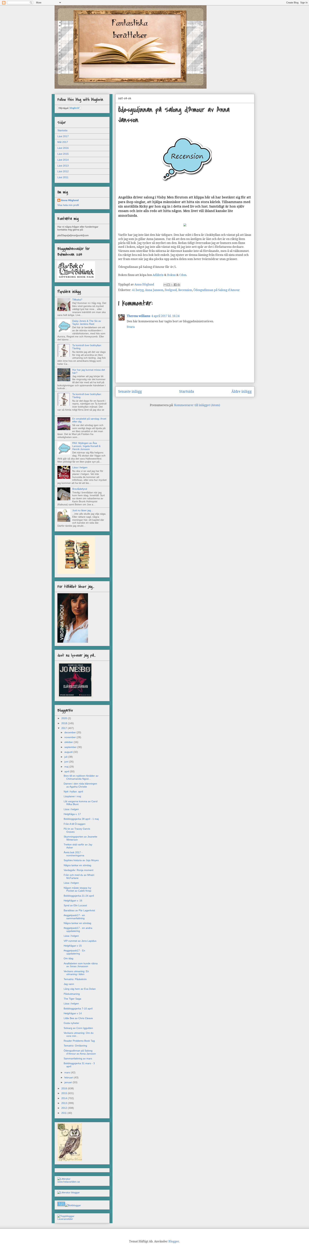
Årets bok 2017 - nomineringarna (74, 854)
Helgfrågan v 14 (73, 1013)
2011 (64, 1112)
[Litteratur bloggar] (68, 1192)
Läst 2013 (63, 165)
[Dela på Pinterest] (178, 285)
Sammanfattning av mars (78, 1058)
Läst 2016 (63, 147)
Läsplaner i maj (72, 796)
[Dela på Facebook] (175, 285)
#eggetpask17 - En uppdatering (74, 952)
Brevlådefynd (79, 488)
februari (69, 1077)
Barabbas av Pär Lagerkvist (79, 910)
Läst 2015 (63, 153)
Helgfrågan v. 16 (73, 900)
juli (66, 756)
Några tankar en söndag (77, 865)
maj (66, 766)
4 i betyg (138, 290)
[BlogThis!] (168, 285)
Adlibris (158, 275)
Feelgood (171, 290)
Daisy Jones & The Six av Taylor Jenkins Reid (86, 322)
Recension (185, 290)
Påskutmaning (72, 993)
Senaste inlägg (130, 391)
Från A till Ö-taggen (74, 823)
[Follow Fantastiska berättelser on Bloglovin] (69, 108)
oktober (69, 742)
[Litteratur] (63, 1178)
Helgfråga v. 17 (72, 814)
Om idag (68, 958)
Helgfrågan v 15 (73, 945)
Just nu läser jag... (82, 510)
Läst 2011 (62, 177)
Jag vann (69, 984)
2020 (64, 718)
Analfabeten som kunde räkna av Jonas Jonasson (81, 965)
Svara (131, 327)
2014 (64, 1098)
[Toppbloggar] (65, 1216)
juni (66, 761)
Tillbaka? (77, 299)
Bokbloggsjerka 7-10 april (78, 1008)
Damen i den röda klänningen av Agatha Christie (80, 785)
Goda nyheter (71, 1023)
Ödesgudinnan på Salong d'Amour (216, 290)
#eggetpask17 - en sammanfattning (74, 917)
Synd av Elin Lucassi (75, 905)
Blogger (173, 1241)
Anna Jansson (154, 290)
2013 (64, 1103)
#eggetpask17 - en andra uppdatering (78, 929)
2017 (64, 728)
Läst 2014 (63, 159)
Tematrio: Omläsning (75, 1045)
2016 (64, 1088)
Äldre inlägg (241, 391)
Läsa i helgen (79, 467)
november (70, 737)
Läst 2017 (63, 136)
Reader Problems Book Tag (79, 1040)
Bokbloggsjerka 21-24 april (79, 895)
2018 (64, 723)
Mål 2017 (62, 142)
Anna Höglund (70, 200)
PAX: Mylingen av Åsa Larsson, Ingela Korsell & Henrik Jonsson (86, 446)
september (70, 747)
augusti (68, 751)
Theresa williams (138, 316)
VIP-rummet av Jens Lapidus (80, 940)
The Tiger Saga (72, 998)
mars (67, 1072)
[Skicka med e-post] (165, 285)
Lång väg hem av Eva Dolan (80, 988)
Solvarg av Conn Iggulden (78, 1028)
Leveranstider (65, 1218)
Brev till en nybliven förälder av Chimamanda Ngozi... (81, 777)
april (67, 771)
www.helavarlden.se (68, 1181)
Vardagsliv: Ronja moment (78, 870)
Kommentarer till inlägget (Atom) (197, 405)
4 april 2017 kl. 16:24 (165, 316)
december (70, 732)
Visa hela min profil (68, 205)
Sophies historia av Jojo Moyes (81, 860)
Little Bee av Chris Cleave (78, 1018)
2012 (64, 1107)
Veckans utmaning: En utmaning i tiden (76, 973)
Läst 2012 (63, 171)
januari (68, 1082)
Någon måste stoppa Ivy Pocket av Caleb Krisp (77, 889)
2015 (64, 1093)
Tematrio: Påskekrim (75, 979)
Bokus (171, 275)
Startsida (186, 391)
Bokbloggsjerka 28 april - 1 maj (81, 818)
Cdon (182, 275)
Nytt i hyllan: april (73, 791)
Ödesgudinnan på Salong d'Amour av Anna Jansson (80, 1052)
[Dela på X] (172, 285)
